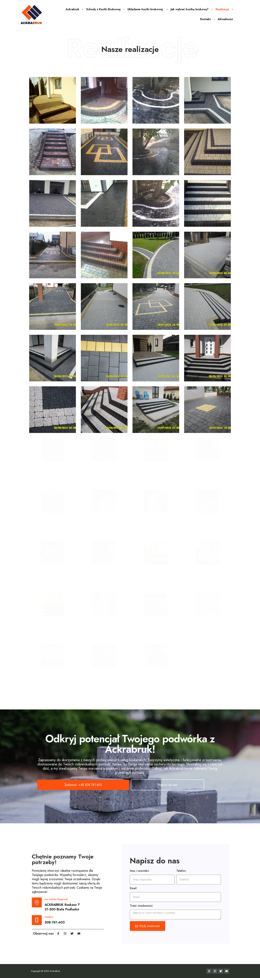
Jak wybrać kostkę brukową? (190, 9)
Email (133, 888)
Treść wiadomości (141, 906)
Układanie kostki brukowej (146, 9)
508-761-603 (55, 922)
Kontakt (205, 19)
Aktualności (225, 19)
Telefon (181, 871)
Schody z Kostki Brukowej (103, 9)
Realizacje (222, 9)
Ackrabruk (72, 9)
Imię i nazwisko (139, 871)
